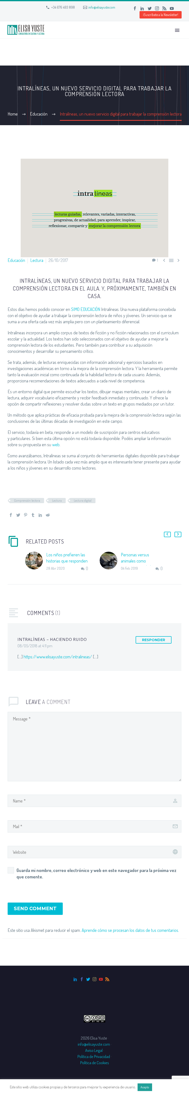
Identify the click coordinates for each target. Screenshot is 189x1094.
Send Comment (35, 908)
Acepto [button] (145, 1087)
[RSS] (164, 8)
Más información (166, 1087)
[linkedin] (75, 979)
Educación (16, 260)
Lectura (36, 260)
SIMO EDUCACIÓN (85, 309)
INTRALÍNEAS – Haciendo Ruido (52, 639)
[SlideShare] (179, 8)
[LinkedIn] (142, 8)
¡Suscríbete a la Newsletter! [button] (160, 15)
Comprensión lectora (27, 500)
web (56, 444)
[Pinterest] (26, 515)
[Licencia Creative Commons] (94, 1018)
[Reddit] (48, 515)
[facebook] (82, 979)
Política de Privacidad (94, 1056)
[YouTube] (171, 8)
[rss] (107, 979)
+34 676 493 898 (63, 7)
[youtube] (101, 979)
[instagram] (94, 979)
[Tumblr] (33, 515)
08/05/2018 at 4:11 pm (34, 645)
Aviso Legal (94, 1050)
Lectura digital (83, 500)
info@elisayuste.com (101, 7)
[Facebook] (135, 8)
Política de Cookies (94, 1062)
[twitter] (88, 979)
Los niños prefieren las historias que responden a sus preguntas (67, 561)
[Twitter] (149, 8)
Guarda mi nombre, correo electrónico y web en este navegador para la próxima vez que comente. (96, 873)
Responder (153, 640)
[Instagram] (157, 8)
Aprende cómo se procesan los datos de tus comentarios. (130, 930)
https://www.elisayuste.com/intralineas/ (58, 656)
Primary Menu (177, 30)
